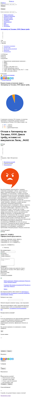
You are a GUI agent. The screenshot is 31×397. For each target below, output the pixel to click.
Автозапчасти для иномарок (9, 46)
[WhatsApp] (8, 78)
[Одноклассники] (4, 78)
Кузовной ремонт (7, 51)
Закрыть (9, 351)
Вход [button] (2, 7)
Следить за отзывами (8, 75)
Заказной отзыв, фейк (8, 379)
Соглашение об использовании (17, 308)
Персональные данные (9, 377)
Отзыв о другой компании (10, 381)
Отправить (3, 266)
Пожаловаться (8, 164)
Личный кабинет (12, 282)
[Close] (1, 316)
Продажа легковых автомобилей (10, 48)
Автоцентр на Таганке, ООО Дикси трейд (15, 29)
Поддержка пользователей (17, 285)
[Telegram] (13, 78)
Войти (5, 289)
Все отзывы (4, 271)
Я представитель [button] (6, 80)
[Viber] (6, 78)
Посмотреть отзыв (6, 395)
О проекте (6, 285)
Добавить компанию (19, 281)
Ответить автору (8, 163)
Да (2, 331)
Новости (12, 286)
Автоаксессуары (7, 47)
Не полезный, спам (8, 382)
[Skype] (10, 78)
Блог (8, 286)
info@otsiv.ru (25, 291)
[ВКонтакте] (2, 78)
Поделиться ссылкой (9, 162)
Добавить (3, 351)
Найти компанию (8, 281)
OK (2, 309)
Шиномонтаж (6, 50)
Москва (3, 6)
